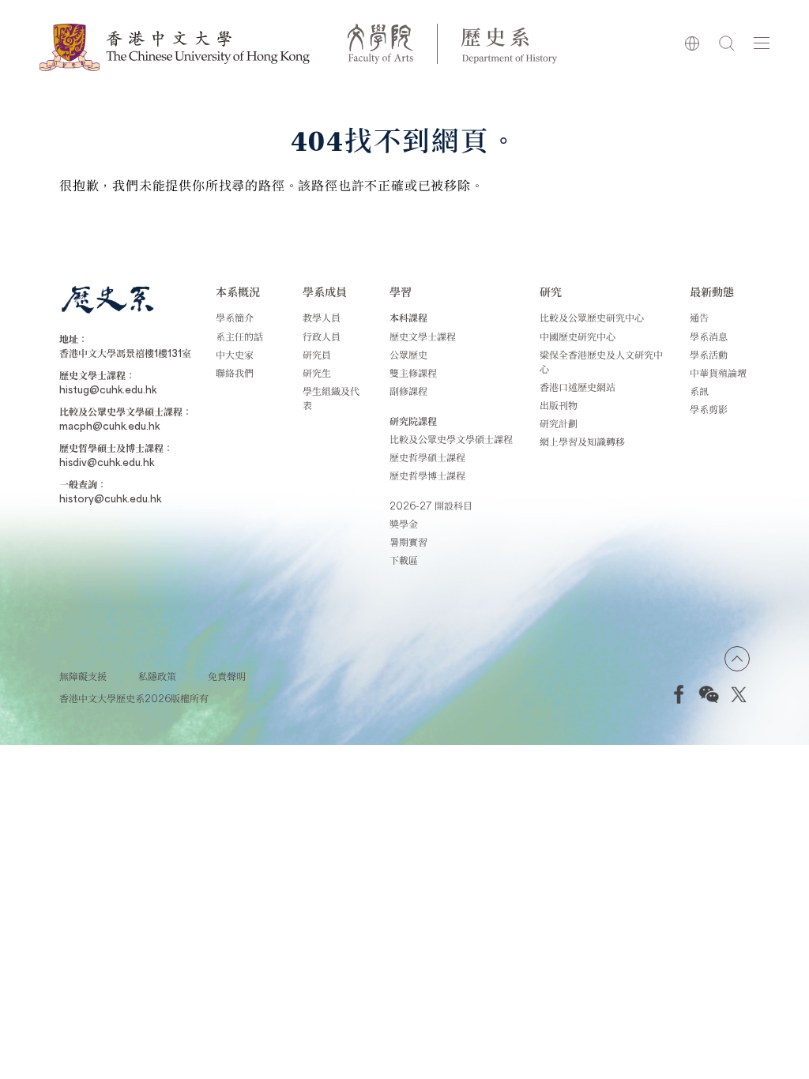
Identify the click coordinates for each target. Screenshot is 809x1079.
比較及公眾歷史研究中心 (592, 317)
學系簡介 (235, 317)
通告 (699, 317)
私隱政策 (157, 676)
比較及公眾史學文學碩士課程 (451, 439)
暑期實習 (408, 542)
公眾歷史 (408, 354)
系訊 (699, 391)
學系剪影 (709, 409)
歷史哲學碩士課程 (427, 457)
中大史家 (235, 354)
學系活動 (709, 354)
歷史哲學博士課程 (427, 475)
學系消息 (709, 336)
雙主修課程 (413, 373)
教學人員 (322, 317)
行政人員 (322, 336)
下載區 (403, 560)
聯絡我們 (235, 373)
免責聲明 (227, 676)
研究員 (317, 354)
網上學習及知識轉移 (582, 441)
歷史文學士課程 (422, 336)
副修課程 (408, 391)
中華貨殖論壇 (718, 373)
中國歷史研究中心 (577, 336)
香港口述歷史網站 (577, 387)
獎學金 (403, 523)
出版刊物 (559, 405)
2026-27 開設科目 (430, 505)
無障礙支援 (83, 676)
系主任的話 (239, 336)
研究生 (317, 373)
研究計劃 (559, 423)
